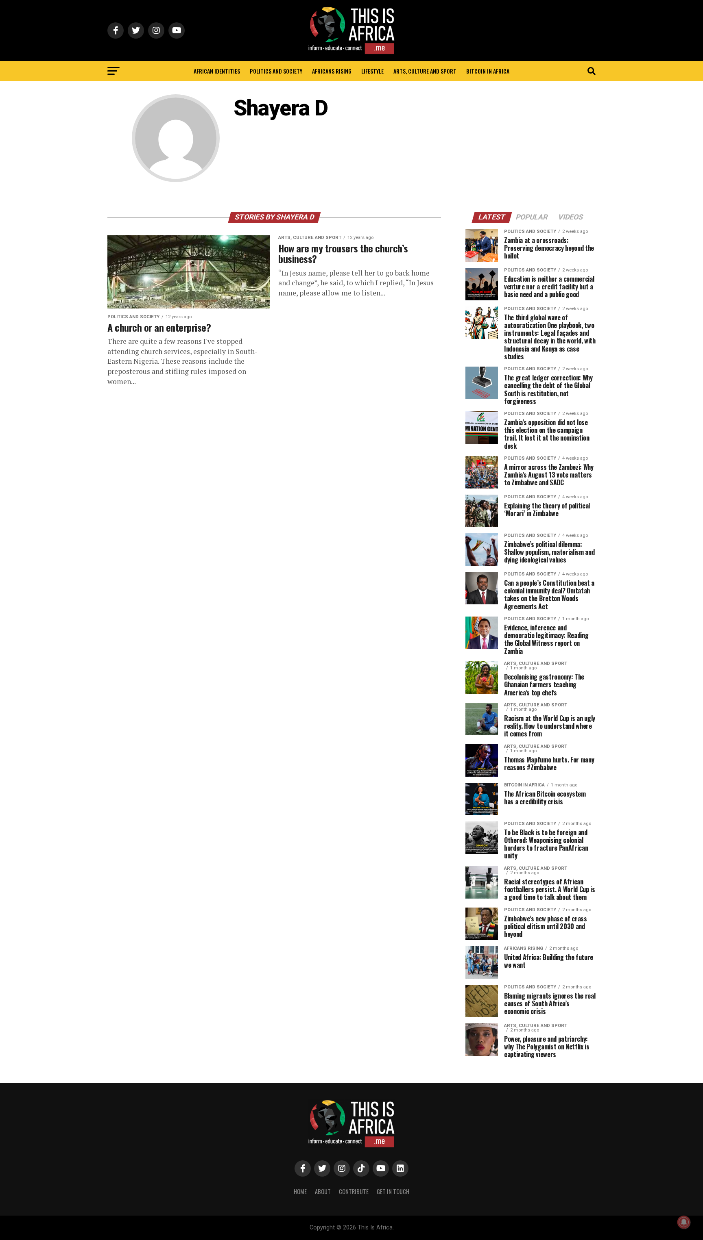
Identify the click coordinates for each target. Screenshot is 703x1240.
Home (300, 1191)
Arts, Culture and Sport (424, 71)
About (323, 1191)
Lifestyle (372, 71)
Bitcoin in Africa (487, 71)
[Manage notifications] (683, 1222)
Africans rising (332, 71)
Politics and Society (276, 71)
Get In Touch (393, 1191)
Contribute (354, 1191)
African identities (217, 71)
